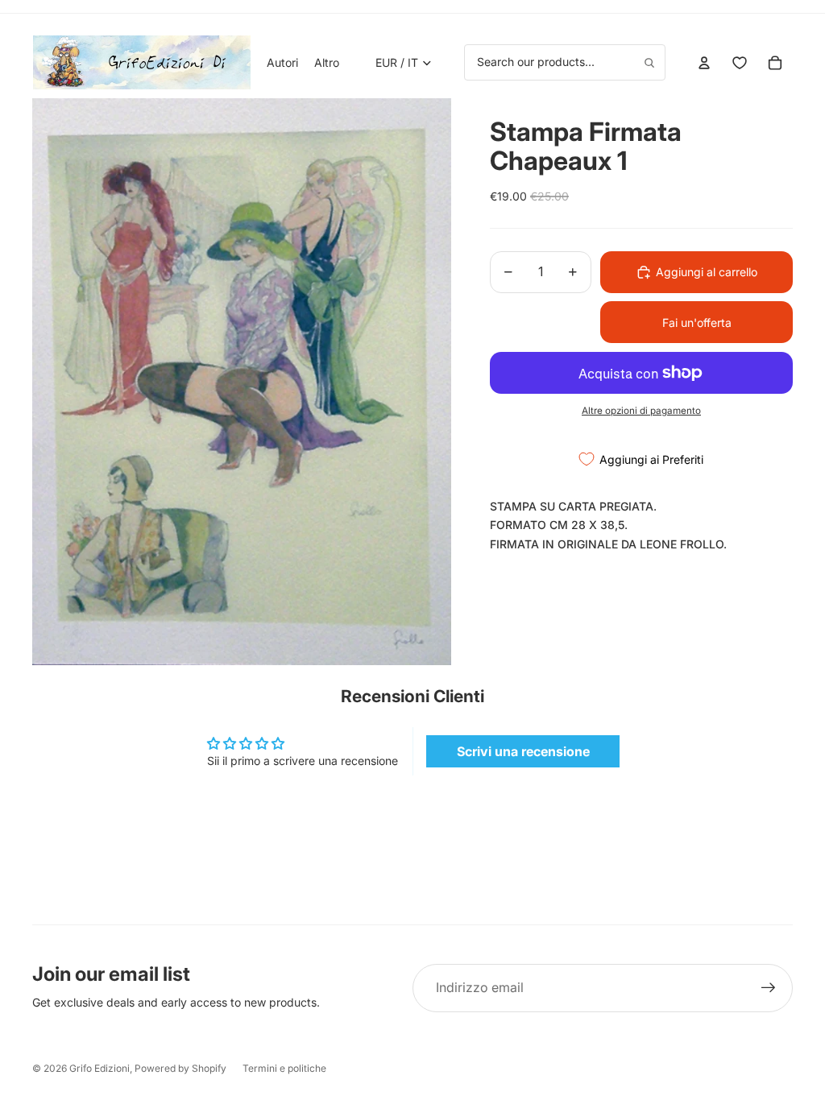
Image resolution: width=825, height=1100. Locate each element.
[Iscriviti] (769, 988)
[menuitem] (326, 62)
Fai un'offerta (697, 322)
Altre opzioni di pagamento (641, 410)
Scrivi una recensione (523, 751)
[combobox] (565, 62)
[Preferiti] (739, 63)
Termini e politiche (284, 1068)
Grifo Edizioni (99, 1068)
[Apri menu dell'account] (704, 63)
